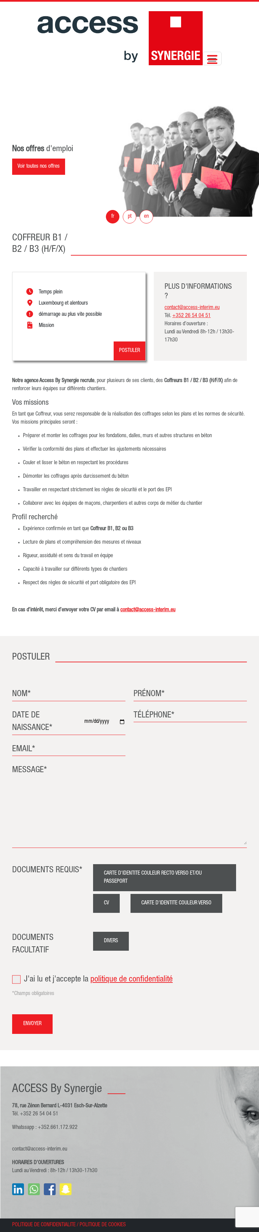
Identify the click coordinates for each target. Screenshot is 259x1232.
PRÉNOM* (149, 694)
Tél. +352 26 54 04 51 (35, 1114)
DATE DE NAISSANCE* (32, 722)
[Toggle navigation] (212, 58)
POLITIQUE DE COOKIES (103, 1225)
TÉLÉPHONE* (154, 715)
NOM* (21, 694)
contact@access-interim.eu (39, 1149)
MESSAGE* (29, 770)
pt (130, 216)
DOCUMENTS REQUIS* (47, 870)
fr (112, 216)
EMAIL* (23, 749)
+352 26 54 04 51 (191, 316)
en (146, 216)
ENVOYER (32, 1024)
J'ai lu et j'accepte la (98, 979)
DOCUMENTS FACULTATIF (33, 944)
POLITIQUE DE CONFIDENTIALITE (44, 1225)
